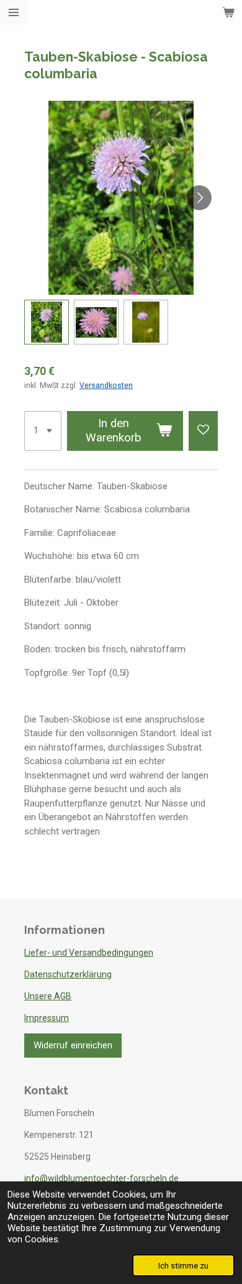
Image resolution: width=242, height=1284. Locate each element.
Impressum (46, 1018)
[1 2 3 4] (42, 431)
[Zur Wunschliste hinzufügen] (203, 431)
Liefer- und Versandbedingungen (88, 953)
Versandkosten (106, 385)
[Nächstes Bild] (199, 197)
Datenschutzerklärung (68, 974)
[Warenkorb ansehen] (228, 12)
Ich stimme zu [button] (183, 1265)
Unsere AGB (47, 996)
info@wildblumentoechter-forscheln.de (101, 1178)
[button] (46, 322)
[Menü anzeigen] (13, 12)
